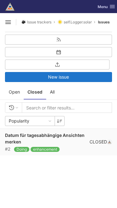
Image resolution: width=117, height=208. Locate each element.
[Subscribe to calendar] (58, 52)
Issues (104, 22)
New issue (58, 77)
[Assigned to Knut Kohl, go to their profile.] (109, 142)
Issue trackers (39, 22)
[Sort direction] (60, 121)
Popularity (19, 120)
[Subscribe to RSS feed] (58, 40)
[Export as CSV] (57, 65)
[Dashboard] (9, 7)
